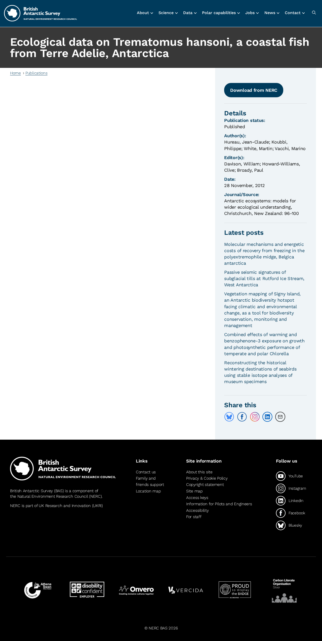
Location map (148, 491)
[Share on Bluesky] (229, 417)
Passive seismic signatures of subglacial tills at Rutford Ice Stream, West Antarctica (264, 278)
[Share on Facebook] (242, 417)
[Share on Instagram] (255, 417)
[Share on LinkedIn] (267, 417)
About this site (199, 472)
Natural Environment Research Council (52, 496)
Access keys (197, 497)
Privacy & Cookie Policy (206, 478)
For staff (193, 516)
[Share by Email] (280, 417)
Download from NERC (253, 90)
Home (15, 73)
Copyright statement (205, 484)
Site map (194, 491)
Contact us (146, 472)
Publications (36, 73)
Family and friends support (150, 481)
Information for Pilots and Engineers (219, 503)
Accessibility (197, 510)
